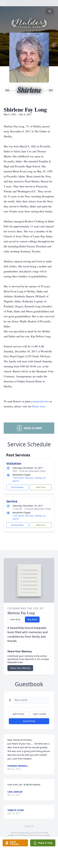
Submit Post (29, 721)
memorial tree (41, 401)
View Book (15, 619)
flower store (38, 406)
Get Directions (17, 487)
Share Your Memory (20, 668)
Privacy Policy (20, 835)
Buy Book (32, 619)
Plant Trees (40, 487)
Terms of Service (37, 835)
